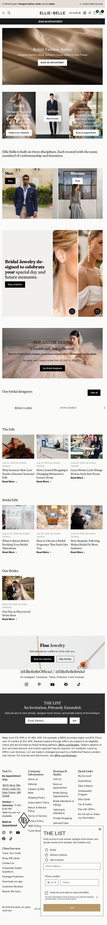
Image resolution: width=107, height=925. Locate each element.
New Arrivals (53, 118)
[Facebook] (66, 684)
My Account (84, 776)
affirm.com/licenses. (65, 755)
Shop (10, 181)
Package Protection (13, 876)
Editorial (32, 784)
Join (74, 720)
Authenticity (84, 781)
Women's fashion (58, 855)
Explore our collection (19, 132)
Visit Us (57, 779)
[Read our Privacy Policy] (97, 897)
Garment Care (60, 823)
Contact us (8, 863)
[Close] (100, 829)
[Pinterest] (39, 684)
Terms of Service (37, 816)
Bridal (53, 850)
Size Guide (84, 799)
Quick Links (85, 771)
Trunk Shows (35, 830)
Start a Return (85, 785)
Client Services (11, 848)
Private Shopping (62, 818)
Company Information (35, 772)
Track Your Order (11, 853)
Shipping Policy (36, 797)
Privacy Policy (35, 821)
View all (94, 392)
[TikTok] (78, 684)
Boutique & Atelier (60, 772)
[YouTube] (52, 684)
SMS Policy (34, 825)
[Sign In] (89, 13)
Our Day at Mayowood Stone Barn (18, 600)
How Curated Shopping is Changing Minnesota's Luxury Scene (53, 461)
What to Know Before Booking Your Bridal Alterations (18, 531)
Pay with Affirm (86, 809)
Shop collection (15, 284)
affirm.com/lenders (68, 744)
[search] (9, 13)
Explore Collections (3, 13)
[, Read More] (84, 13)
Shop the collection (43, 659)
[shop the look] (72, 311)
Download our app (12, 881)
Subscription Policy (38, 802)
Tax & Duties (85, 804)
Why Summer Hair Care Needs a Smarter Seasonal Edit (18, 461)
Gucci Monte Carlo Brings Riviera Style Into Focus (87, 459)
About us (33, 779)
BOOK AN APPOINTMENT (52, 62)
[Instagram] (26, 684)
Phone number (52, 876)
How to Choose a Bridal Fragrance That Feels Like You (53, 531)
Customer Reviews (12, 886)
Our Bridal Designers (52, 368)
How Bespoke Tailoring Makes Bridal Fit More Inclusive (87, 531)
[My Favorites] (95, 13)
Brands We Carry (11, 891)
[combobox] (51, 882)
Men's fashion (57, 860)
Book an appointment (86, 132)
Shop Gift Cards (11, 858)
